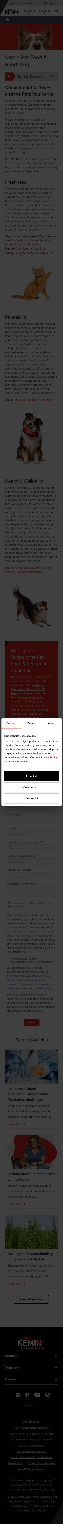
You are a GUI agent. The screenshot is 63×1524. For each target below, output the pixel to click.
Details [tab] (31, 723)
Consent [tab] (11, 723)
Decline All (31, 798)
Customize (29, 787)
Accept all (31, 776)
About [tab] (51, 723)
